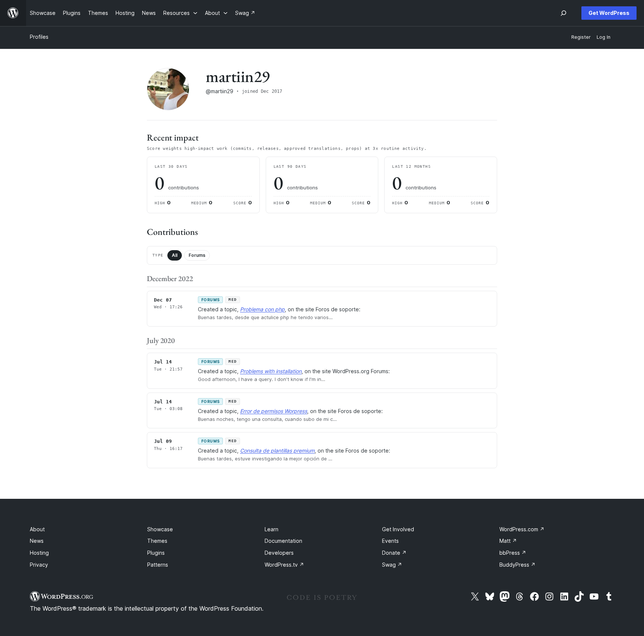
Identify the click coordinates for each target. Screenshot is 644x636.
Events (390, 541)
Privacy (39, 564)
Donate (394, 553)
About (37, 529)
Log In (603, 37)
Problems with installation (271, 371)
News (37, 541)
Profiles (39, 37)
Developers (279, 553)
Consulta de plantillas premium (277, 450)
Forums (197, 255)
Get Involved (398, 529)
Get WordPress (608, 13)
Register (581, 37)
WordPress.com (521, 529)
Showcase (160, 529)
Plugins (156, 553)
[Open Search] (563, 13)
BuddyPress (517, 564)
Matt (508, 541)
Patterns (157, 564)
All (174, 255)
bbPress (512, 553)
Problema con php (262, 309)
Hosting (39, 553)
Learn (271, 529)
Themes (157, 541)
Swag (392, 564)
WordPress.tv (284, 564)
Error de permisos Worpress (273, 411)
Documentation (283, 541)
